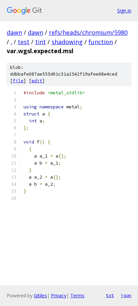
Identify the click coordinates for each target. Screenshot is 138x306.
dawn (14, 32)
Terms (77, 295)
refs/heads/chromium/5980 (88, 32)
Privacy (58, 295)
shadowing (67, 42)
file (18, 81)
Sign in (124, 10)
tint (40, 42)
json (126, 295)
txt (110, 295)
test (23, 42)
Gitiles (40, 295)
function (100, 42)
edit (36, 81)
